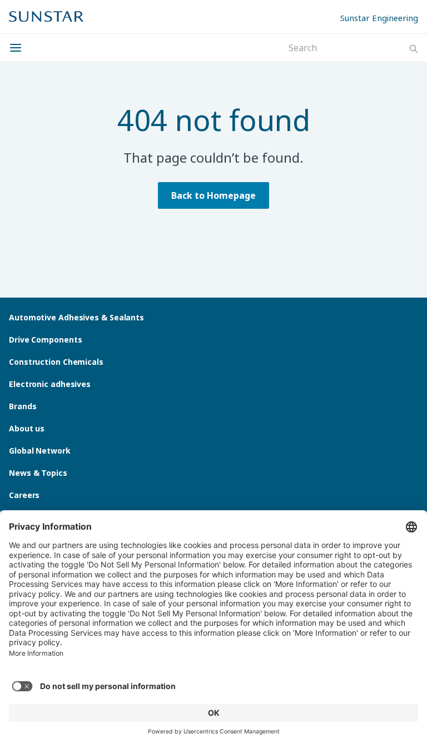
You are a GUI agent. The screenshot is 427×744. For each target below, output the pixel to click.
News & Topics (38, 472)
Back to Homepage (213, 195)
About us (26, 428)
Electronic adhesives (50, 384)
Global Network (40, 450)
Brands (22, 406)
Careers (24, 495)
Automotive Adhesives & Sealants (76, 317)
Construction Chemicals (56, 361)
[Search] (413, 48)
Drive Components (45, 339)
